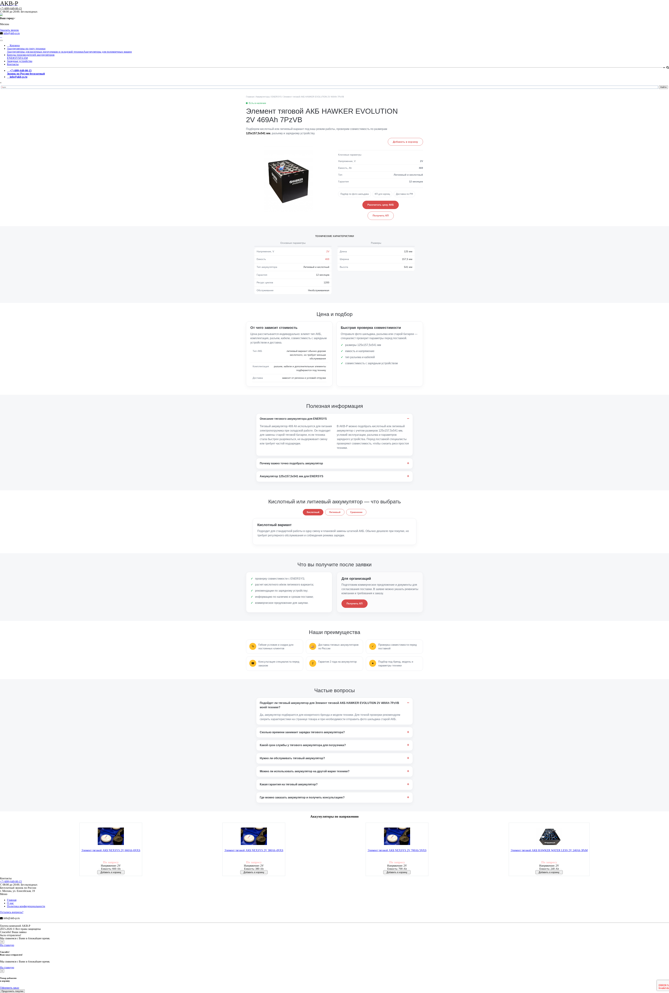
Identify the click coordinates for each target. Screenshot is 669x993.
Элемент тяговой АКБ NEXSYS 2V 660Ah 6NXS (110, 850)
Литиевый (334, 512)
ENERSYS (13, 57)
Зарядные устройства (19, 61)
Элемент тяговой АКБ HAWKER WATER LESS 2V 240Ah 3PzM (549, 850)
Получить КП (381, 215)
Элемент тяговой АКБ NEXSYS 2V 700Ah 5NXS (397, 850)
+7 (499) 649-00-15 (11, 8)
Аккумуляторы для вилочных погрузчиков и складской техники (45, 51)
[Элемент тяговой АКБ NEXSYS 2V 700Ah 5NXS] (397, 837)
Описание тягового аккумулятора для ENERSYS (293, 418)
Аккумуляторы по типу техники (26, 48)
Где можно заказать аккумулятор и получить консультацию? (302, 797)
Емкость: (106, 868)
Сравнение (356, 512)
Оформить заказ (9, 987)
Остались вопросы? (11, 912)
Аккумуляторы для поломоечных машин (107, 51)
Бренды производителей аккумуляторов (31, 54)
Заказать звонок (9, 30)
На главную (7, 945)
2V (327, 251)
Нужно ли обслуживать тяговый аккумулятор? (292, 758)
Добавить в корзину (405, 141)
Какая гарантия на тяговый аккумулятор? (289, 784)
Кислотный (313, 512)
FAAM (24, 57)
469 (327, 259)
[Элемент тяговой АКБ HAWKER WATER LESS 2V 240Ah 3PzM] (549, 837)
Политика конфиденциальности (26, 906)
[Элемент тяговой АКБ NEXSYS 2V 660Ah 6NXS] (111, 837)
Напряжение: (109, 865)
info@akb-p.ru (11, 33)
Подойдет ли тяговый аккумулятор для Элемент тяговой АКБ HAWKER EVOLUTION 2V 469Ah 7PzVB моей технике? (329, 705)
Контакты (13, 64)
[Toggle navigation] (1, 40)
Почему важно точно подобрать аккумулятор (291, 463)
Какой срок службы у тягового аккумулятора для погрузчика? (303, 745)
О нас (10, 903)
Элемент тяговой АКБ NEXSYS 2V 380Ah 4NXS (253, 850)
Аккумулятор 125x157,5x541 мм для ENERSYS (291, 476)
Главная (11, 899)
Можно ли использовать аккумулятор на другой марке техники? (304, 771)
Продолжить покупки (12, 991)
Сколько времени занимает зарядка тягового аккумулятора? (302, 732)
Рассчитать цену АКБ (380, 204)
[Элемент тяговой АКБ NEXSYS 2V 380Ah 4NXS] (254, 837)
